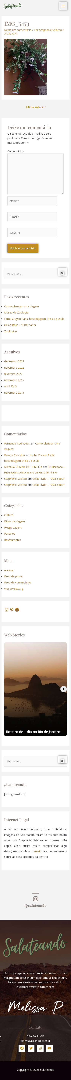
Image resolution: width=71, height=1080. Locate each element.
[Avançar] (63, 689)
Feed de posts (13, 576)
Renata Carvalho (14, 455)
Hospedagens (13, 527)
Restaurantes (12, 540)
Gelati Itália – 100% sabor (20, 325)
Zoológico (10, 331)
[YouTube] (49, 1048)
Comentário (16, 151)
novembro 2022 (14, 367)
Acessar (9, 570)
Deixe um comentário (17, 30)
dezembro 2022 (14, 361)
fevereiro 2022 (13, 374)
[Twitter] (31, 1048)
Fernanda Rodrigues (17, 443)
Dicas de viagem (14, 521)
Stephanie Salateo (15, 478)
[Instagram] (6, 609)
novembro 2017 (14, 380)
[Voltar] (7, 689)
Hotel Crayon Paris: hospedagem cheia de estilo (34, 318)
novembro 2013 (14, 392)
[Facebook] (17, 609)
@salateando (36, 906)
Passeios (9, 533)
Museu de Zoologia (16, 312)
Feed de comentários (17, 582)
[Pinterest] (11, 609)
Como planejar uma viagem (21, 306)
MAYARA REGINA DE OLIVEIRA (23, 467)
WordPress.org (13, 588)
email (37, 851)
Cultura (8, 515)
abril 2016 (10, 386)
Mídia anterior (36, 107)
